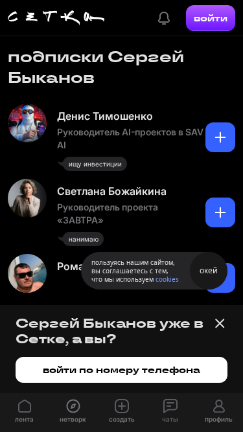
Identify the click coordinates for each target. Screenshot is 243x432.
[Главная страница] (56, 18)
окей (209, 270)
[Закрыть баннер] (219, 323)
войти (210, 18)
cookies (167, 279)
